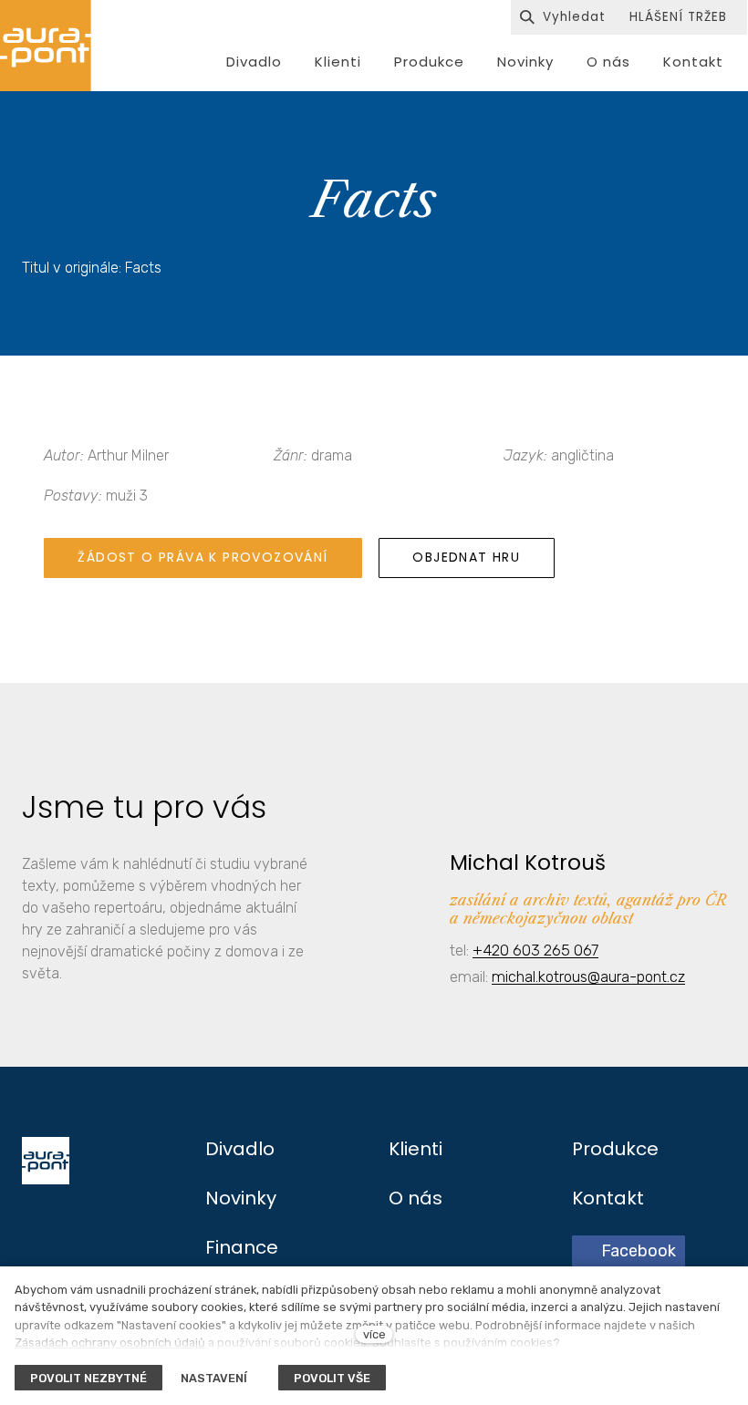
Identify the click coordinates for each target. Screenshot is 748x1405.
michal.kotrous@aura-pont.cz (588, 976)
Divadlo (240, 1149)
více (374, 1334)
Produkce (615, 1149)
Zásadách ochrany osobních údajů (110, 1342)
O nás (415, 1198)
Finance (241, 1247)
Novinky (240, 1198)
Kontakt (608, 1198)
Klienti (415, 1149)
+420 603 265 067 (535, 950)
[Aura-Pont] (45, 45)
